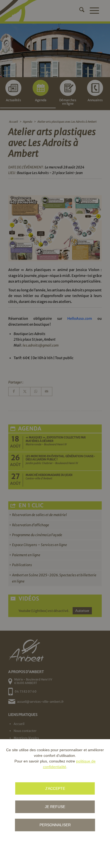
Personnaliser (55, 825)
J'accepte (55, 788)
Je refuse (55, 807)
